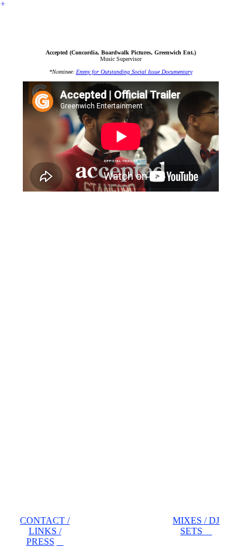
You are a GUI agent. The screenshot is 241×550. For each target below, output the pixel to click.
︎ (3, 4)
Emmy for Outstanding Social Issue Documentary (134, 72)
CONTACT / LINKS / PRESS (45, 530)
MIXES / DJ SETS (196, 525)
